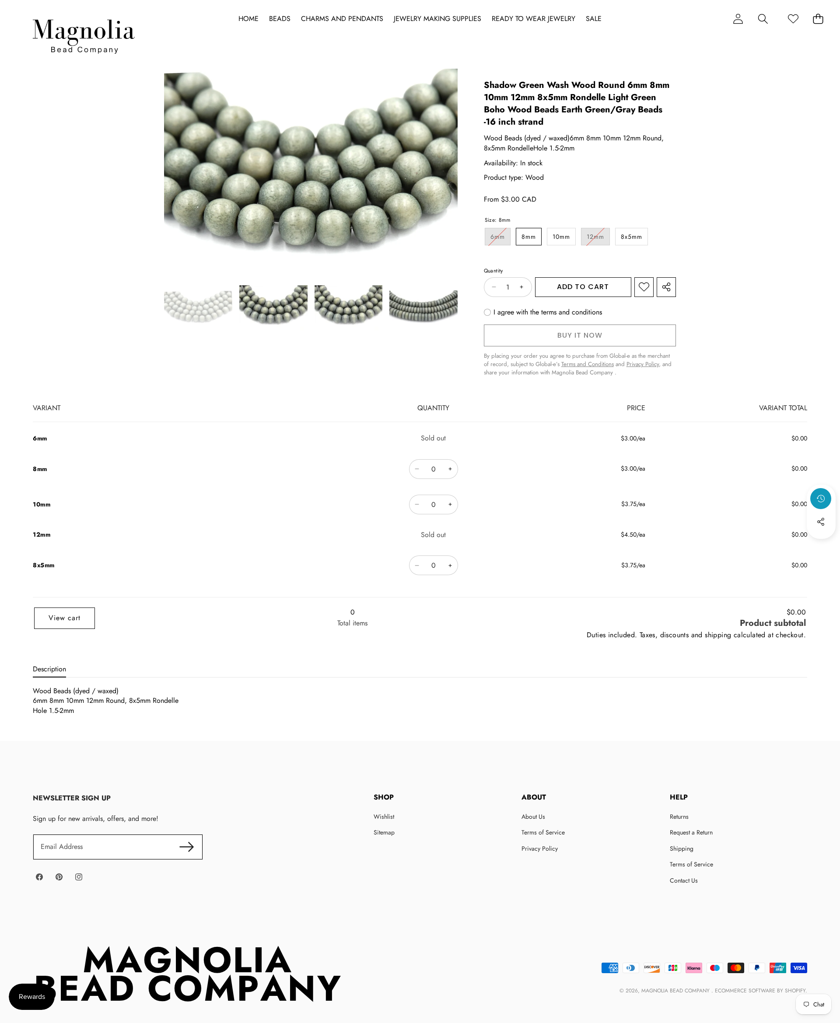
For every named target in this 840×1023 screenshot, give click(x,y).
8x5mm (631, 236)
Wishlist (384, 816)
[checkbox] (543, 312)
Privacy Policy (540, 848)
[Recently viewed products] (820, 498)
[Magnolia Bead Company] (83, 34)
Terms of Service (543, 832)
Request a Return (691, 832)
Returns (679, 816)
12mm (598, 238)
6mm (500, 238)
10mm (561, 236)
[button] (763, 18)
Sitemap (384, 832)
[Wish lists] (793, 18)
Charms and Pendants (342, 19)
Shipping (681, 848)
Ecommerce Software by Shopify (760, 991)
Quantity (493, 271)
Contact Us (684, 880)
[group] (198, 308)
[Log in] (738, 18)
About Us (533, 816)
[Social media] (820, 521)
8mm (529, 236)
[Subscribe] (186, 846)
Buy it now (579, 335)
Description (49, 669)
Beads (279, 19)
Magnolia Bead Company (676, 991)
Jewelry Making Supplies (437, 19)
